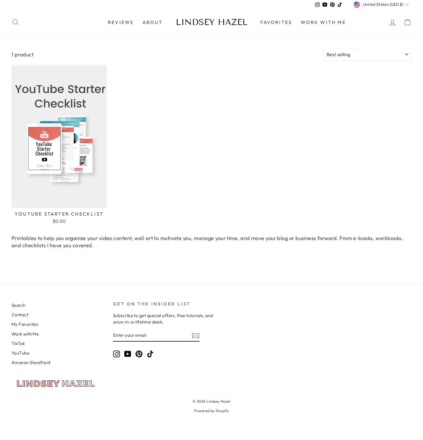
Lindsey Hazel (211, 22)
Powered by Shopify (211, 410)
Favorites (276, 22)
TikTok (18, 343)
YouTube (20, 353)
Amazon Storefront (31, 362)
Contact (20, 314)
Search (19, 305)
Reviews (121, 22)
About (152, 22)
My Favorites (25, 324)
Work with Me (323, 22)
